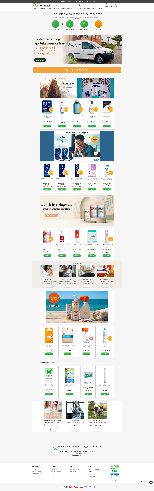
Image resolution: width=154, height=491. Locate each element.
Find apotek (92, 451)
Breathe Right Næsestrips (47, 115)
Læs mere (97, 429)
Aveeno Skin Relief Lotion (92, 115)
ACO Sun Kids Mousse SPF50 (105, 344)
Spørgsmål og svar (36, 471)
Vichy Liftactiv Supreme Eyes (107, 244)
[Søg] (79, 5)
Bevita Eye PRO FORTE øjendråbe (47, 178)
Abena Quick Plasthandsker (88, 382)
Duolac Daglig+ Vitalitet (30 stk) (92, 178)
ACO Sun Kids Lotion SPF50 (62, 115)
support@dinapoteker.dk (38, 473)
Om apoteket (91, 474)
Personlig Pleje (71, 8)
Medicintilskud (54, 469)
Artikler (52, 473)
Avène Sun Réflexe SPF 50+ (49, 344)
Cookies (71, 473)
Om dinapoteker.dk (74, 469)
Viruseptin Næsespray (77, 244)
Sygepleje (94, 8)
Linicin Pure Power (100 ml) (107, 178)
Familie (79, 8)
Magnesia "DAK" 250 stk (49, 384)
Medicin (35, 8)
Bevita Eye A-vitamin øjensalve (77, 178)
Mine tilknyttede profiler (94, 469)
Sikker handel (72, 471)
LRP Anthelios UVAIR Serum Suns (68, 344)
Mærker (100, 8)
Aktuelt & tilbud (43, 8)
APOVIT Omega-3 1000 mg (77, 115)
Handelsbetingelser (37, 469)
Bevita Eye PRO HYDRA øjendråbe (62, 178)
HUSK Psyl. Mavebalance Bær (47, 244)
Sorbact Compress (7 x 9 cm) (92, 244)
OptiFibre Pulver (69, 384)
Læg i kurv (47, 126)
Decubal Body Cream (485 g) (62, 244)
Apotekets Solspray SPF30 (86, 344)
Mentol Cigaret (105, 384)
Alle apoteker (91, 476)
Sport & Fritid (86, 8)
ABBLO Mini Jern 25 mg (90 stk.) (107, 115)
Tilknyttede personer (56, 471)
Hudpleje (63, 8)
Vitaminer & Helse (54, 8)
